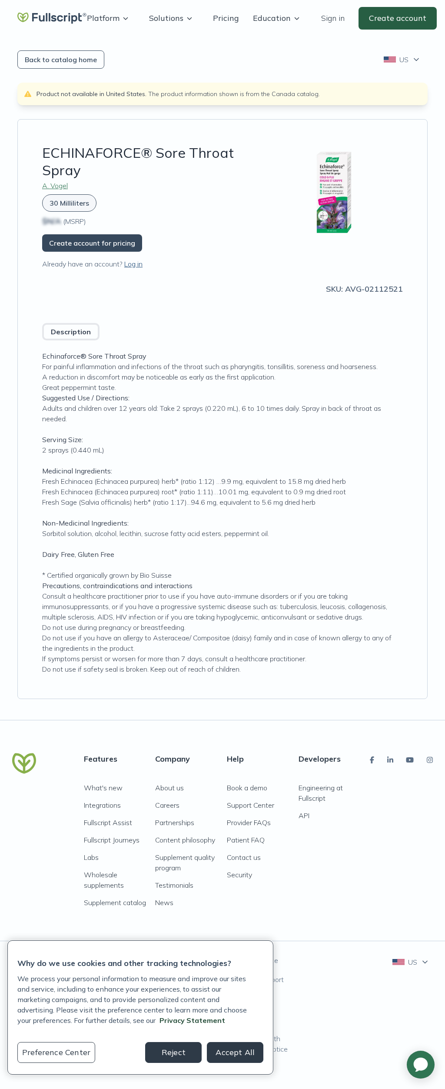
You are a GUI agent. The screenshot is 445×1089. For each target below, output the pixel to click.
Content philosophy (185, 840)
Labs (91, 857)
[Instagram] (430, 760)
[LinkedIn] (390, 760)
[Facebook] (372, 760)
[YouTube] (410, 760)
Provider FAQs (249, 822)
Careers (167, 805)
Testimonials (174, 885)
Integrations (102, 805)
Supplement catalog (115, 902)
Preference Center (56, 1052)
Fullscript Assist (108, 822)
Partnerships (174, 822)
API (304, 815)
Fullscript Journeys (111, 840)
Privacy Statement (192, 1020)
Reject (174, 1052)
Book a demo (247, 787)
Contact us (244, 857)
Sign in (333, 18)
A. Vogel (55, 185)
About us (169, 787)
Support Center (250, 805)
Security (239, 874)
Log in (133, 264)
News (164, 902)
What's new (103, 787)
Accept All (235, 1052)
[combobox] (402, 59)
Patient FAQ (246, 840)
